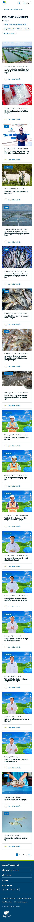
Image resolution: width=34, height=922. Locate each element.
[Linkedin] (10, 889)
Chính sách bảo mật (8, 898)
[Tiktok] (17, 889)
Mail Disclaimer (7, 902)
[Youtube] (7, 889)
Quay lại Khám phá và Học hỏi (13, 9)
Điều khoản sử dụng (20, 902)
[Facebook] (3, 889)
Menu (28, 3)
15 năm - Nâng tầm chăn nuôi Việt (15, 24)
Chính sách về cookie (24, 898)
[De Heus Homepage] (4, 3)
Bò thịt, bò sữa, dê (23, 29)
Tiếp (29, 855)
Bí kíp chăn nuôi (9, 29)
